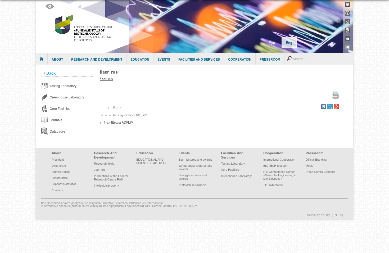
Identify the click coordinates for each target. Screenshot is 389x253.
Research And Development (96, 59)
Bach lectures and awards (195, 159)
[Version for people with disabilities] (50, 6)
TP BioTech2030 (273, 185)
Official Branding (316, 159)
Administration (61, 171)
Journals (99, 169)
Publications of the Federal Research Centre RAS (111, 177)
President (58, 159)
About (57, 59)
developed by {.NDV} (325, 215)
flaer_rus (106, 78)
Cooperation (239, 59)
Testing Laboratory (233, 163)
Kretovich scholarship (192, 185)
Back (51, 73)
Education (139, 59)
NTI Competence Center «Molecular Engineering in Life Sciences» (279, 174)
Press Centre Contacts (320, 171)
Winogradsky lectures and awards (195, 167)
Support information (64, 184)
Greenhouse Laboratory (236, 176)
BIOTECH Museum (275, 165)
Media (309, 165)
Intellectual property (106, 185)
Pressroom (270, 59)
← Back (116, 107)
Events (163, 59)
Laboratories (60, 177)
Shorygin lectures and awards (193, 176)
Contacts (57, 190)
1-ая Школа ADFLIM (116, 122)
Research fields (104, 163)
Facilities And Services (199, 59)
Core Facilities (230, 169)
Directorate (59, 165)
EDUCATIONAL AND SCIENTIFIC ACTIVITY (151, 161)
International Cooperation (279, 159)
